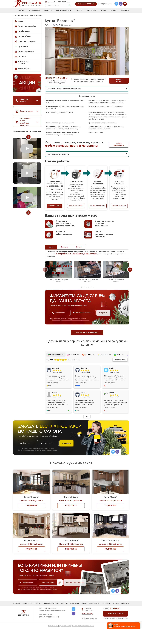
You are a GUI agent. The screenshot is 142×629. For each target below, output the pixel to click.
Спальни (22, 57)
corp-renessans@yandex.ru (115, 618)
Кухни (25, 16)
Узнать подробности (119, 144)
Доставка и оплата (63, 10)
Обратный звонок (115, 613)
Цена (51, 247)
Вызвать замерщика (76, 205)
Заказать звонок (86, 4)
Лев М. (111, 368)
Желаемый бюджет (83, 312)
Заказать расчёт (118, 80)
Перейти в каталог (119, 205)
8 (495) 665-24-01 (105, 1)
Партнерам (106, 603)
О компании (34, 10)
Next (28, 212)
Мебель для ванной (23, 63)
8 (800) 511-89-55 (105, 4)
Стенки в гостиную (27, 41)
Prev (28, 137)
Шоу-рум (79, 10)
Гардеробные (24, 36)
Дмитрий (84, 368)
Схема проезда (87, 614)
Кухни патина (36, 16)
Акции (103, 10)
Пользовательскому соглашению (80, 320)
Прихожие (23, 46)
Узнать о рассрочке (97, 205)
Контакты (125, 10)
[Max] (121, 4)
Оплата (78, 247)
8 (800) (111, 608)
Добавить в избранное (89, 618)
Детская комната (26, 52)
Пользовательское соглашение (83, 626)
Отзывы (113, 10)
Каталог (47, 10)
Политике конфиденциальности (61, 320)
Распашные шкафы (27, 26)
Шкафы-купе (24, 31)
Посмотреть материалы (87, 332)
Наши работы (24, 69)
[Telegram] (116, 4)
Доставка (64, 247)
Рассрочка (91, 10)
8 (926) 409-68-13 (105, 6)
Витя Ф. (111, 393)
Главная (21, 10)
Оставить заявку (54, 206)
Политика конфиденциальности (59, 626)
